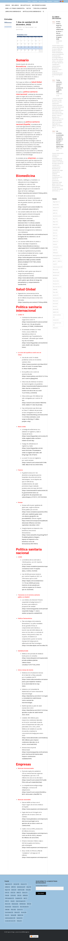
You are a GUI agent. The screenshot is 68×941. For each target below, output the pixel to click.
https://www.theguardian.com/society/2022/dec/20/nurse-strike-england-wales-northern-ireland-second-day (40, 438)
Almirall (55, 204)
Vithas (55, 327)
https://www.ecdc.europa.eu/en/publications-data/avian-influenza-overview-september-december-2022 (35, 523)
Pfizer (55, 292)
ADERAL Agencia (25, 932)
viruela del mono (57, 324)
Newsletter (49, 1)
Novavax (56, 283)
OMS (55, 289)
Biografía (35, 1)
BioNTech (56, 227)
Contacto (56, 1)
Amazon (56, 207)
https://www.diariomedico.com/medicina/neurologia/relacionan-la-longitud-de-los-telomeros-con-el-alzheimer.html (37, 236)
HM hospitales (57, 255)
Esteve (55, 241)
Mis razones (42, 1)
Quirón (55, 295)
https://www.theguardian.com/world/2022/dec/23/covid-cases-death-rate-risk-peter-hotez (39, 345)
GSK (55, 250)
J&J (54, 261)
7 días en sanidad (29, 27)
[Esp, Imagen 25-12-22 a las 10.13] (8, 25)
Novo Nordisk (57, 286)
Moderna (56, 272)
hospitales (56, 258)
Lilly (55, 264)
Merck (55, 269)
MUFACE (56, 275)
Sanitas (55, 309)
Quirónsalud (57, 298)
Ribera (55, 300)
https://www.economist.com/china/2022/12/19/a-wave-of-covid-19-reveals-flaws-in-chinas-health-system (37, 366)
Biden (55, 224)
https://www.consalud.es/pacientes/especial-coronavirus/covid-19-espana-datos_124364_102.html (36, 568)
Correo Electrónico (42, 886)
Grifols (55, 247)
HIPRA (55, 252)
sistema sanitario (57, 316)
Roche (55, 303)
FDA (55, 244)
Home (29, 1)
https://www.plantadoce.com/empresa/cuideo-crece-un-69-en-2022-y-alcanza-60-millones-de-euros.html (36, 835)
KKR (60, 261)
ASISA (55, 210)
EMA (55, 238)
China (55, 230)
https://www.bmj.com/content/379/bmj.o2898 (32, 302)
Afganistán (56, 201)
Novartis (56, 281)
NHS (55, 278)
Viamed (55, 320)
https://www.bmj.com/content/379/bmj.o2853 (32, 193)
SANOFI (55, 312)
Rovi (55, 306)
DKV (55, 233)
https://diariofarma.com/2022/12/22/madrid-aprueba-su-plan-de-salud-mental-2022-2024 (36, 712)
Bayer (55, 221)
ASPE (55, 213)
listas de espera (57, 267)
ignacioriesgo (19, 29)
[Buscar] (43, 11)
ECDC (55, 235)
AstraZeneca (57, 216)
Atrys (55, 218)
